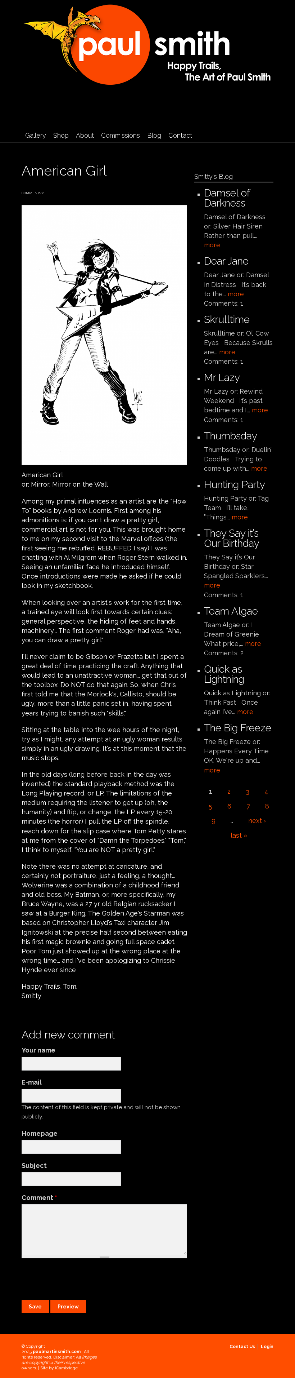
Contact (180, 135)
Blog (154, 135)
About (85, 135)
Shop (61, 135)
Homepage (40, 1133)
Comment (39, 1197)
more (212, 245)
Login (267, 1346)
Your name (38, 1050)
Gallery (35, 135)
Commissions (120, 135)
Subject (34, 1165)
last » (239, 835)
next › (257, 820)
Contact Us (242, 1346)
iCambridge (66, 1367)
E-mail (32, 1082)
